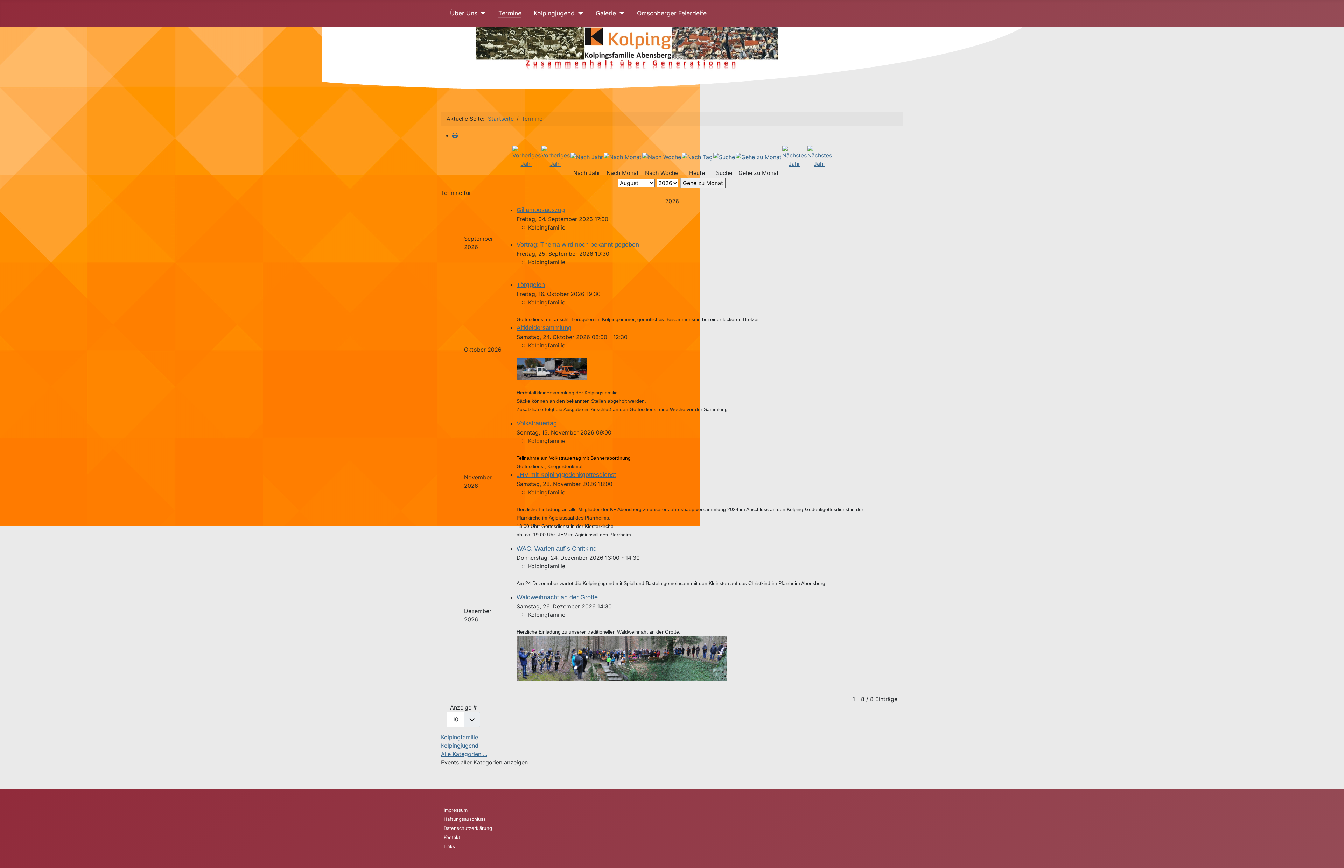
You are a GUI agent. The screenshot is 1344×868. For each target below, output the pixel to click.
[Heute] (697, 156)
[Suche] (724, 156)
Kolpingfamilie (459, 737)
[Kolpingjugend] (579, 13)
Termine (510, 13)
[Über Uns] (481, 13)
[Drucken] (455, 135)
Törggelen (531, 284)
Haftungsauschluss (465, 819)
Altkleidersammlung (544, 327)
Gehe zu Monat (703, 182)
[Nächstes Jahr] (794, 156)
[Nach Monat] (623, 156)
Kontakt (452, 837)
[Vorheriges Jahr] (526, 156)
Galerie (606, 13)
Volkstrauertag (537, 423)
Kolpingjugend (554, 13)
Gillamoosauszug (541, 209)
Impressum (456, 810)
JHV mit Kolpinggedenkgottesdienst (566, 474)
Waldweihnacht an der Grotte (557, 597)
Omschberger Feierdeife (672, 13)
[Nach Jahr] (586, 156)
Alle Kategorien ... (464, 753)
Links (449, 846)
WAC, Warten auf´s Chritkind (557, 548)
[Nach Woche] (661, 156)
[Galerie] (620, 13)
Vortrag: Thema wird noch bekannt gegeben (578, 244)
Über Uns (463, 13)
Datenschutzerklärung (468, 828)
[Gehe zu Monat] (759, 156)
